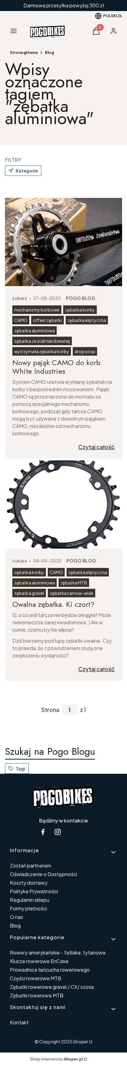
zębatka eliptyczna (87, 320)
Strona (50, 710)
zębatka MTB (73, 582)
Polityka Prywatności (34, 891)
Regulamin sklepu (29, 900)
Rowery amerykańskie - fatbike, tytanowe (58, 952)
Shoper (80, 1041)
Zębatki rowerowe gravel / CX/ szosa (52, 987)
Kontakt (19, 1022)
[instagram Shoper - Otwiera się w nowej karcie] (57, 832)
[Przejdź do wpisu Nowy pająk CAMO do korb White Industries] (63, 242)
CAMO (20, 320)
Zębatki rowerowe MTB (36, 995)
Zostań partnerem (30, 865)
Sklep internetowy (56, 1059)
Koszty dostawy (28, 882)
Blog (49, 52)
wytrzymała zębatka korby (41, 351)
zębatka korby (80, 309)
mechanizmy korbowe (36, 309)
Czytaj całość (96, 446)
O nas (16, 917)
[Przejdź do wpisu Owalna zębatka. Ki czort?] (63, 504)
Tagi (20, 768)
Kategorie (27, 170)
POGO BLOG (81, 298)
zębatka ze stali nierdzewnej (42, 341)
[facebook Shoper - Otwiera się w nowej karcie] (43, 832)
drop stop (85, 351)
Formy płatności (28, 908)
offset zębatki (47, 320)
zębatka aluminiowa (34, 330)
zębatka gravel (29, 593)
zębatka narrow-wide (71, 593)
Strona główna (24, 52)
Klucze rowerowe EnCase (39, 961)
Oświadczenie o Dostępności (43, 874)
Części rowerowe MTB (35, 978)
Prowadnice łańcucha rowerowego (50, 969)
